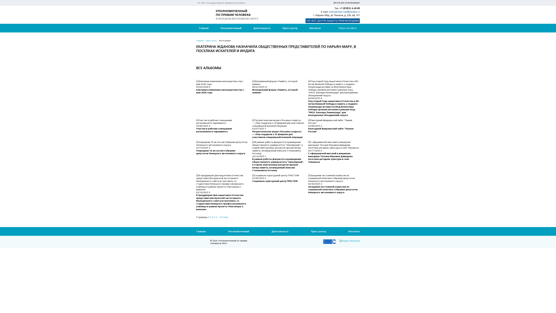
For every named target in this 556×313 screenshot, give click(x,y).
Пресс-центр (290, 28)
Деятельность (261, 28)
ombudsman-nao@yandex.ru (344, 11)
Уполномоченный (231, 28)
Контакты (315, 28)
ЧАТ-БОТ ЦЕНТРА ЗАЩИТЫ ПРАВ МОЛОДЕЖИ (332, 20)
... (218, 217)
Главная (204, 28)
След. (225, 217)
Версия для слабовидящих (347, 3)
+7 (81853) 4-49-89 (349, 8)
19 (221, 217)
